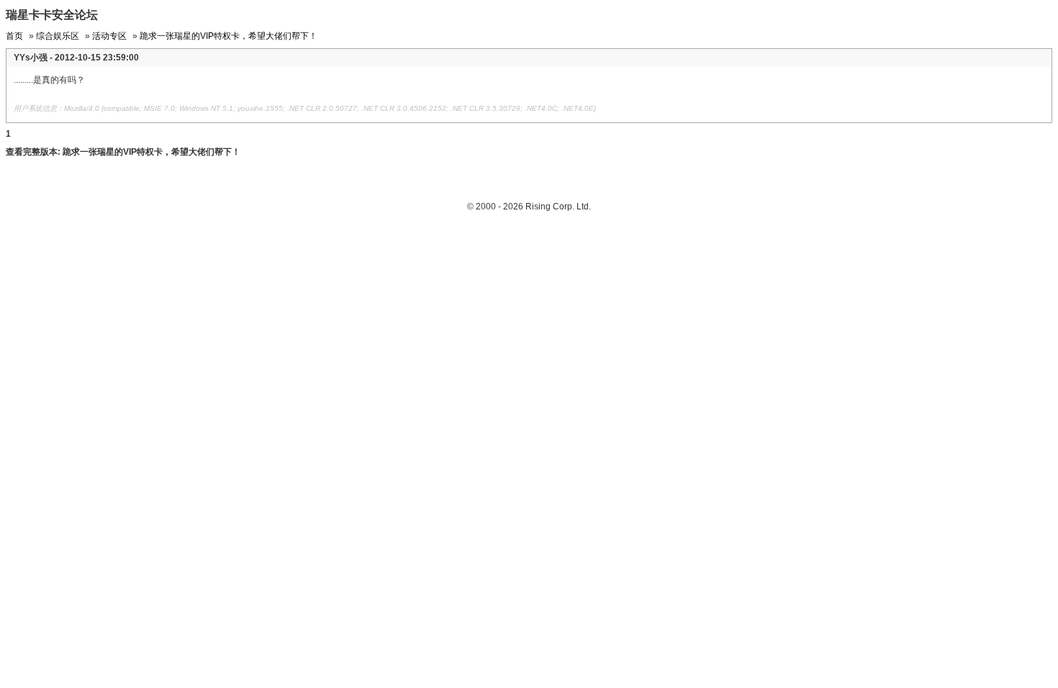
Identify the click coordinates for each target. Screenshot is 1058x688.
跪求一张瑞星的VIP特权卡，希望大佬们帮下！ (228, 36)
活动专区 (109, 36)
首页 (14, 36)
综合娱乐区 (57, 36)
